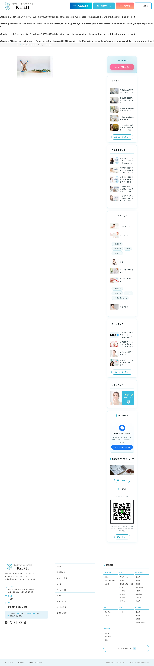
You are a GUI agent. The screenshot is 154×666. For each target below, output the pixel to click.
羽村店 (122, 594)
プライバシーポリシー (35, 663)
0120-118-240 (17, 607)
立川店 (122, 598)
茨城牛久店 (124, 577)
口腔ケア (118, 253)
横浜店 (122, 601)
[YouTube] (20, 622)
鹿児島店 (108, 637)
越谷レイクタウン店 (126, 584)
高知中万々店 (140, 622)
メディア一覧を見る (121, 372)
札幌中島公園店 (110, 580)
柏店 (121, 587)
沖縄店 (107, 640)
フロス (129, 293)
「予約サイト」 (31, 613)
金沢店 (138, 584)
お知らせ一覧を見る (121, 137)
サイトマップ (9, 663)
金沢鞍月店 (139, 587)
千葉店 (122, 591)
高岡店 (138, 580)
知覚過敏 (118, 248)
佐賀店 (107, 633)
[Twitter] (11, 622)
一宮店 (107, 615)
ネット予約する (122, 67)
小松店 (138, 591)
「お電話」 (19, 613)
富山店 (138, 577)
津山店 (138, 612)
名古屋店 (108, 612)
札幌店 (107, 577)
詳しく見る (121, 480)
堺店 (121, 612)
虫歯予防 (118, 244)
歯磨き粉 (118, 289)
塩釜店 (107, 584)
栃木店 (122, 580)
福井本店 (139, 594)
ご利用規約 (20, 663)
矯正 (128, 248)
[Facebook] (6, 622)
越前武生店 (139, 598)
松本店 (138, 601)
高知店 (138, 619)
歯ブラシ (118, 293)
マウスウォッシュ (121, 298)
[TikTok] (25, 622)
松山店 (138, 615)
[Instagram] (15, 622)
